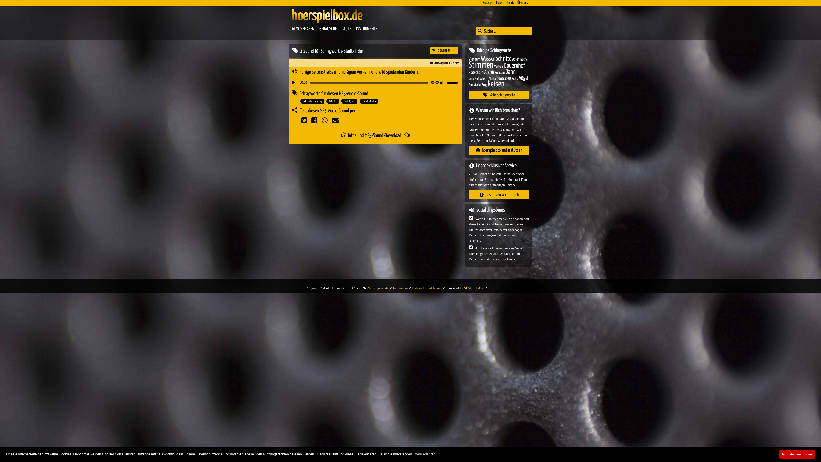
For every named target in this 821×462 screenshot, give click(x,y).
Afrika (492, 79)
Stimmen (481, 65)
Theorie (509, 3)
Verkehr (498, 66)
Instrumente (366, 29)
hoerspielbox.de (327, 16)
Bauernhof (514, 66)
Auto (515, 79)
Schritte (503, 59)
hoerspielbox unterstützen (502, 150)
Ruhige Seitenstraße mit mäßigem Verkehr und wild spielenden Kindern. (359, 72)
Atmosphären (303, 29)
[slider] (453, 82)
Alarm (489, 72)
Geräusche (328, 29)
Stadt (456, 63)
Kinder (333, 101)
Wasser (488, 59)
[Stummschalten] (442, 83)
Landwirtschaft (478, 79)
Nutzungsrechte (378, 288)
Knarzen (500, 73)
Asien (516, 59)
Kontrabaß (504, 79)
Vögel (523, 78)
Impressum (400, 288)
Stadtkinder (369, 101)
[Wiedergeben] (293, 83)
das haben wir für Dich (502, 194)
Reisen (495, 84)
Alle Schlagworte (502, 95)
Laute (346, 29)
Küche (524, 59)
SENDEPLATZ (474, 288)
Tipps (499, 3)
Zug (484, 85)
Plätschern (476, 73)
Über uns (522, 3)
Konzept (488, 3)
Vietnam (474, 59)
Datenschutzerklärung (427, 288)
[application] (375, 82)
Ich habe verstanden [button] (797, 454)
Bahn (510, 72)
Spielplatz (350, 101)
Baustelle (475, 85)
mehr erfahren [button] (425, 454)
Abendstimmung (312, 101)
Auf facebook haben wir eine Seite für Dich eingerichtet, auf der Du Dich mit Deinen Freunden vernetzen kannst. (498, 253)
